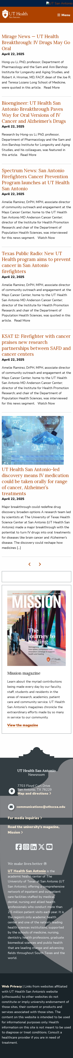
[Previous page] (30, 564)
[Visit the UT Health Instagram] (26, 848)
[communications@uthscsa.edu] (11, 807)
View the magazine (22, 725)
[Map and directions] (12, 791)
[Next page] (39, 564)
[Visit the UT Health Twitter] (41, 848)
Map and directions (33, 793)
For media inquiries (23, 818)
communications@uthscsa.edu (40, 807)
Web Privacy (12, 986)
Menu (65, 14)
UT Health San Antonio (27, 871)
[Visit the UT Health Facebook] (19, 848)
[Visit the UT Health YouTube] (49, 848)
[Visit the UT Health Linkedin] (33, 848)
